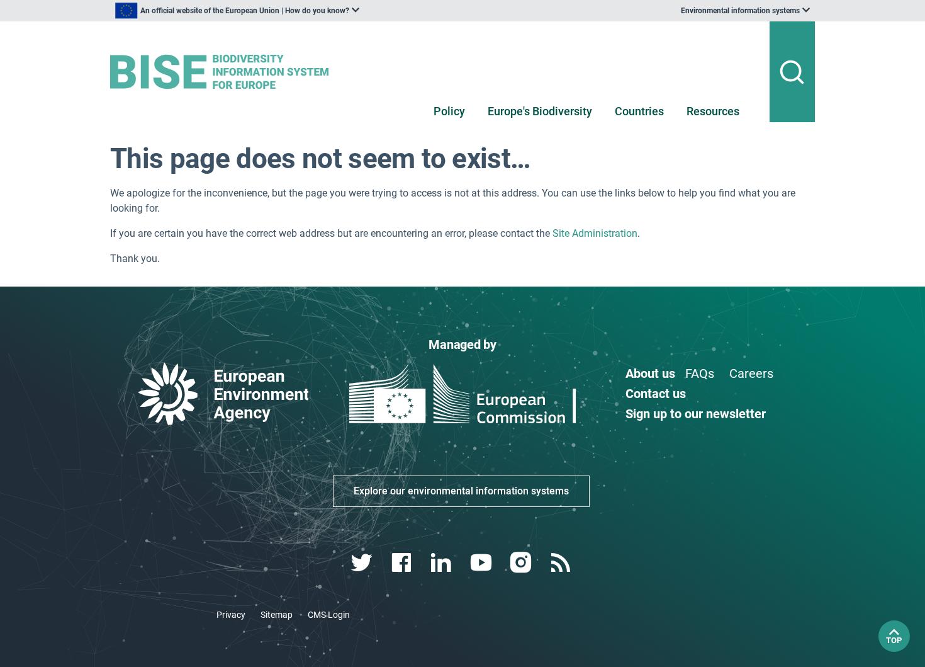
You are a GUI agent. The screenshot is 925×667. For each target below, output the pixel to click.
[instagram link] (522, 563)
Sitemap (277, 615)
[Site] (224, 71)
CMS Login (329, 615)
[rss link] (562, 563)
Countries (639, 111)
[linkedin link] (443, 563)
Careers (751, 373)
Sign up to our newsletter (695, 413)
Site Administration (594, 233)
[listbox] (237, 10)
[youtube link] (482, 563)
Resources (713, 111)
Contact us (655, 393)
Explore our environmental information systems (461, 491)
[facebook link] (403, 563)
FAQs (699, 373)
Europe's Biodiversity (540, 111)
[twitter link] (363, 563)
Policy (449, 111)
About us (650, 373)
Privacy (230, 615)
